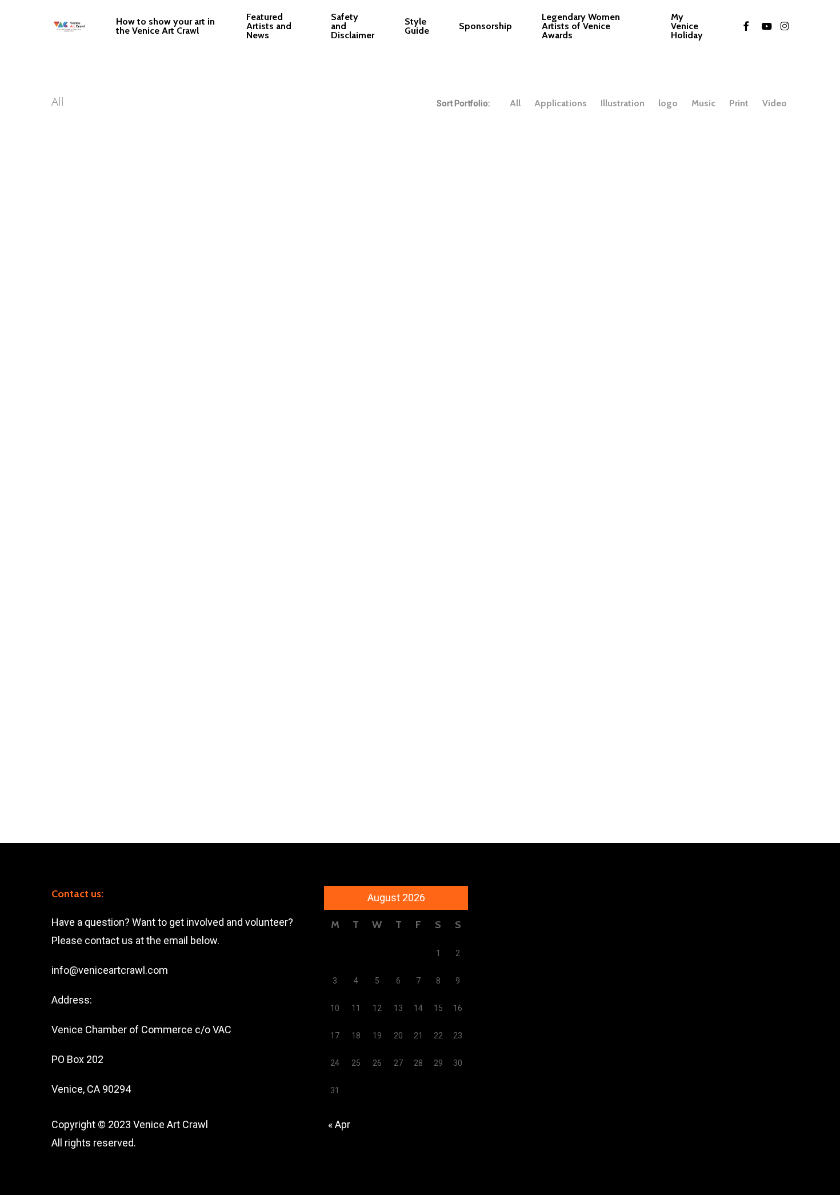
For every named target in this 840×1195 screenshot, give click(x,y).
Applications (560, 103)
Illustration (623, 103)
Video (774, 103)
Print (739, 103)
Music (703, 103)
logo (668, 103)
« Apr (339, 1124)
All (515, 103)
